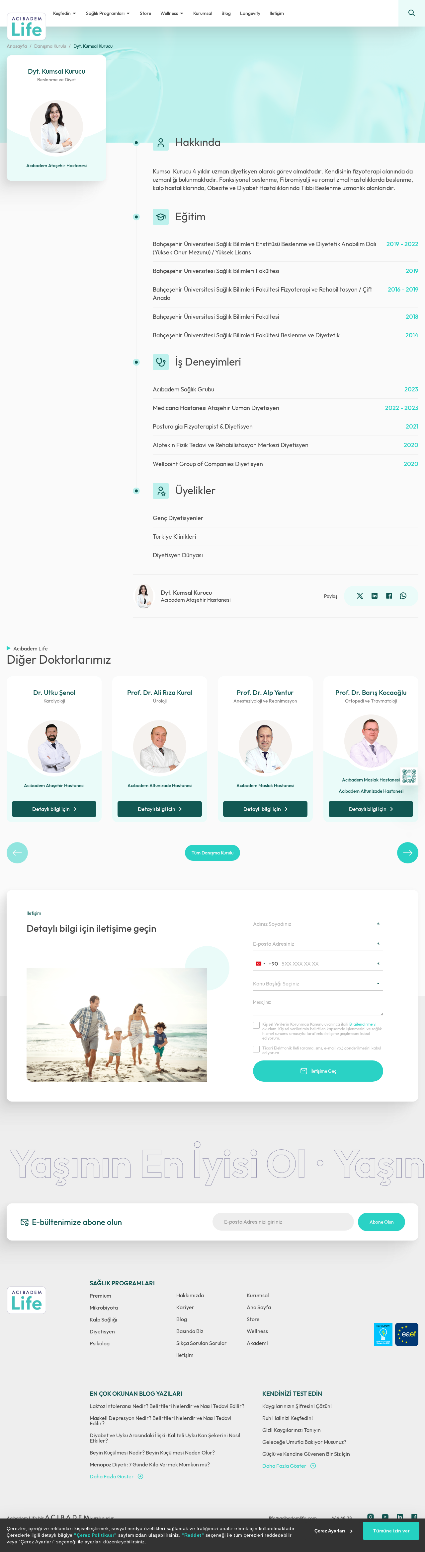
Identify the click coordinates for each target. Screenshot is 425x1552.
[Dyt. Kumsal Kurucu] (144, 596)
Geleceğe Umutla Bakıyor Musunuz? (304, 1442)
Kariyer (185, 1307)
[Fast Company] (383, 1334)
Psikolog (100, 1343)
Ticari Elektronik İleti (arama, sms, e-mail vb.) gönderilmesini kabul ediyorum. (321, 1050)
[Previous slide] (17, 852)
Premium (100, 1295)
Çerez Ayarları (329, 1530)
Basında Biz (189, 1331)
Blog (181, 1319)
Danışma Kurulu (50, 46)
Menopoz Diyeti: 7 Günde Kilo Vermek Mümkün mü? (150, 1464)
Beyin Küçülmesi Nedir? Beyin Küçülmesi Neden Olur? (152, 1452)
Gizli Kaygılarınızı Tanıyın (291, 1430)
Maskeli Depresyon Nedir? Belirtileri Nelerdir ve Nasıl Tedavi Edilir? (160, 1421)
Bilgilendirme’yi (363, 1024)
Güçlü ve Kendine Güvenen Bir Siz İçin (306, 1454)
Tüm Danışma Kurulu (212, 853)
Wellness (257, 1331)
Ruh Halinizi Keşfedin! (287, 1418)
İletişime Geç (323, 1071)
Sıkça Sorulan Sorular (201, 1343)
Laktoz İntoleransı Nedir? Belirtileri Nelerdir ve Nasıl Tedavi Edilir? (167, 1406)
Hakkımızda (190, 1295)
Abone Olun (382, 1222)
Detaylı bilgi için (156, 809)
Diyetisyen (102, 1331)
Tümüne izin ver (391, 1530)
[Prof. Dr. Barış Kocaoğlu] (370, 741)
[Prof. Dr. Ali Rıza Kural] (159, 746)
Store (253, 1319)
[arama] (411, 13)
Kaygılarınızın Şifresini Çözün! (297, 1406)
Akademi (257, 1343)
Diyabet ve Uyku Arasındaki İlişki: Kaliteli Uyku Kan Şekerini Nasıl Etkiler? (165, 1438)
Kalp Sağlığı (103, 1319)
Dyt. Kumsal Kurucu (93, 46)
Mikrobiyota (104, 1307)
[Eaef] (406, 1334)
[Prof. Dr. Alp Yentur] (265, 746)
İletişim (185, 1355)
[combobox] (266, 964)
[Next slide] (407, 852)
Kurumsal (258, 1295)
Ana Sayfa (259, 1307)
